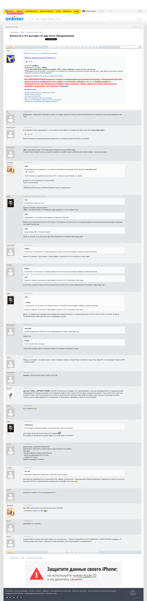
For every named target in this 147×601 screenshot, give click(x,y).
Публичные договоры (79, 591)
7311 (79, 46)
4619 (67, 46)
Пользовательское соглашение (61, 591)
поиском (63, 86)
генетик (8, 357)
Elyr (8, 111)
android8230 (10, 162)
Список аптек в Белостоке (32, 96)
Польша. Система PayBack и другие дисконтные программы (43, 99)
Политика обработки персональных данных (102, 591)
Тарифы (38, 591)
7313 (86, 46)
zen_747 (9, 444)
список (30, 61)
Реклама (32, 591)
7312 (82, 46)
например (30, 134)
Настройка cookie (51, 593)
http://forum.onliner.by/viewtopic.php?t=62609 (49, 76)
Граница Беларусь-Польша (33, 94)
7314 (90, 46)
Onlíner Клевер (91, 11)
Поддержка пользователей (14, 593)
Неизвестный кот (11, 127)
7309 (72, 46)
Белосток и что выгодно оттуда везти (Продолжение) (42, 35)
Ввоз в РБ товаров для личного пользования (38, 98)
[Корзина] (140, 19)
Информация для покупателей (34, 593)
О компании (9, 591)
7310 (75, 46)
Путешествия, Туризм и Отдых (34, 32)
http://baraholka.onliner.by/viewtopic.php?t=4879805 (46, 508)
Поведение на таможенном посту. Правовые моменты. (41, 101)
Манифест (46, 591)
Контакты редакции (21, 591)
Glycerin (9, 536)
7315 (93, 46)
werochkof (9, 265)
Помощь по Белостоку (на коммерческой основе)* (40, 53)
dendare (8, 50)
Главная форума (14, 32)
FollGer (8, 196)
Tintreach (9, 388)
